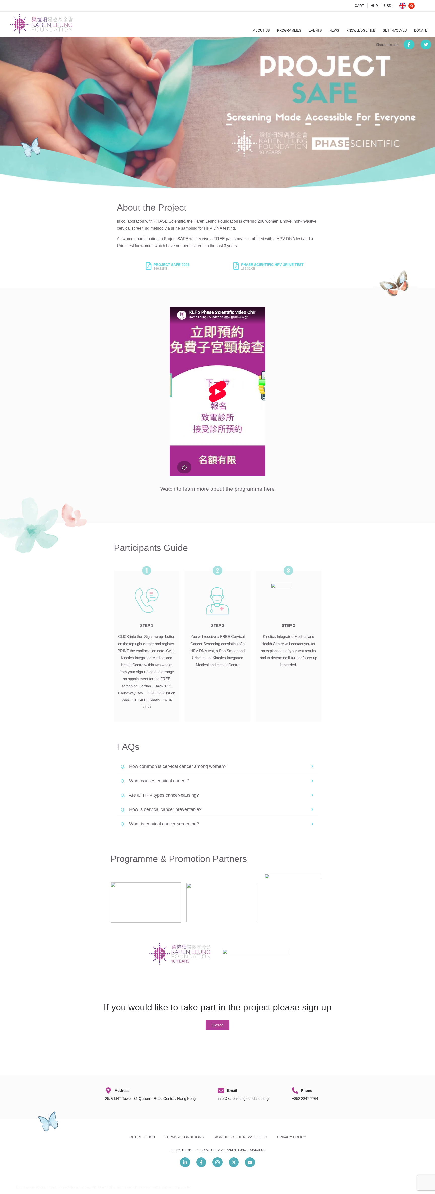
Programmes (289, 30)
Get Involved (395, 30)
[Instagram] (217, 1162)
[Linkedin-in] (185, 1162)
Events (315, 30)
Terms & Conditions (184, 1137)
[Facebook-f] (201, 1162)
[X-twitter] (234, 1162)
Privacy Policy (291, 1137)
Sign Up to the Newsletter (240, 1137)
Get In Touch (142, 1137)
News (334, 30)
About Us (261, 30)
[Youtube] (250, 1162)
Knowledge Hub (360, 30)
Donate (420, 30)
